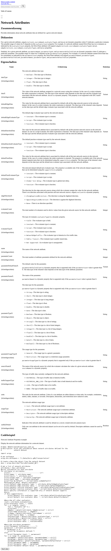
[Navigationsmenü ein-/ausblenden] (10, 4)
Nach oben (5, 549)
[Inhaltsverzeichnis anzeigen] (2, 17)
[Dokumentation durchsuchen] (23, 6)
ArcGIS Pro (5, 4)
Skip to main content (8, 2)
